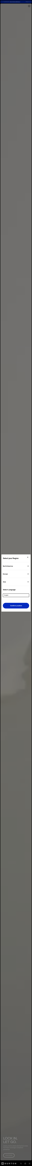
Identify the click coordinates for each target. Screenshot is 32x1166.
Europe (5, 574)
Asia (4, 582)
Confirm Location (16, 605)
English (6, 595)
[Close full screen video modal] (28, 557)
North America (8, 566)
